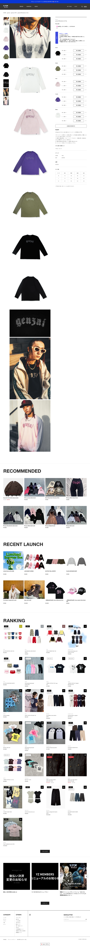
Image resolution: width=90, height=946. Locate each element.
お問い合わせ (18, 922)
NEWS (36, 6)
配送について (18, 924)
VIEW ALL (45, 903)
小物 (4, 922)
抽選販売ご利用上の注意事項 (20, 930)
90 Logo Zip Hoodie (70, 525)
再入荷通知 (78, 50)
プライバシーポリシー (12, 939)
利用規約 (4, 939)
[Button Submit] (86, 919)
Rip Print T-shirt (28, 779)
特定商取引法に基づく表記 (21, 939)
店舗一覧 (17, 919)
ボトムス (4, 919)
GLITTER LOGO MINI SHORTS (9, 683)
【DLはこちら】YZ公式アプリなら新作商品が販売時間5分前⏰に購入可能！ (45, 1)
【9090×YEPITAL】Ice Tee (8, 779)
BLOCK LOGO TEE (6, 747)
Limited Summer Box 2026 (8, 571)
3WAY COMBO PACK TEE (51, 651)
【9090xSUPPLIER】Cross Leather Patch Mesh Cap (76, 601)
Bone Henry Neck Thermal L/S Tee (52, 497)
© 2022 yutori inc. (83, 939)
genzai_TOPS (14, 12)
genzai (8, 12)
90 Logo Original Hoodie (50, 525)
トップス (4, 917)
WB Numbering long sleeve (51, 747)
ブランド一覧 (18, 917)
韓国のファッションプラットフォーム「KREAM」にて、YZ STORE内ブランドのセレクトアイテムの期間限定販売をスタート (73, 893)
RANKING (29, 6)
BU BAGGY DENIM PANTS (73, 747)
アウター (4, 920)
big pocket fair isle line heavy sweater (10, 497)
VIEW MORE (45, 851)
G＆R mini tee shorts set (30, 811)
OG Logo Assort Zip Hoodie (30, 497)
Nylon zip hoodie (27, 600)
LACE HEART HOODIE (28, 571)
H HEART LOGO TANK (7, 811)
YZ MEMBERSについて (19, 929)
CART (75, 6)
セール (4, 924)
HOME (4, 12)
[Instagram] (30, 914)
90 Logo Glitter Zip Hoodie (29, 525)
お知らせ (17, 927)
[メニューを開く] (85, 6)
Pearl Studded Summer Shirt (9, 844)
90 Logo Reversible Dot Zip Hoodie (10, 525)
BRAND (21, 6)
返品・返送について (19, 925)
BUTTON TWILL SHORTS (50, 571)
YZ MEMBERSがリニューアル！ (40, 892)
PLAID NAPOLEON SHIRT (71, 571)
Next (86, 876)
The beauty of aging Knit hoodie (9, 600)
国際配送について (19, 932)
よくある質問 (18, 920)
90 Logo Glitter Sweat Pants (72, 497)
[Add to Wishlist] (85, 50)
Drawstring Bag (6, 715)
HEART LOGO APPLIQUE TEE (30, 715)
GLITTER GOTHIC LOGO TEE (8, 651)
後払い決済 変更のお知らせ (10, 892)
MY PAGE (69, 6)
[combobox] (45, 944)
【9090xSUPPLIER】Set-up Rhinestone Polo (54, 600)
